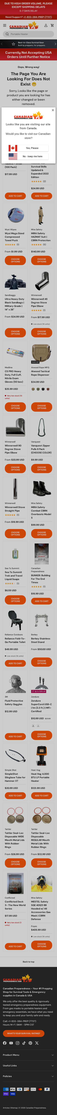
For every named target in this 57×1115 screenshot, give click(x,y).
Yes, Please (32, 148)
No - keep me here (32, 156)
